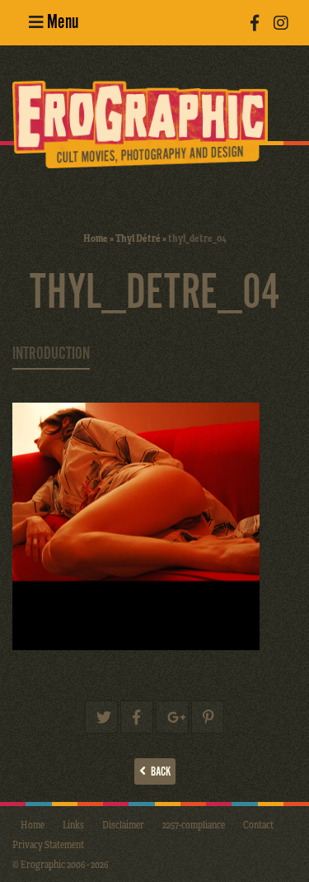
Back (158, 772)
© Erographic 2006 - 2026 (60, 863)
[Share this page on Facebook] (136, 716)
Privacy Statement (48, 844)
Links (73, 824)
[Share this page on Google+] (172, 716)
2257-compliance (193, 824)
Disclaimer (123, 824)
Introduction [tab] (51, 354)
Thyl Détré (138, 237)
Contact (258, 824)
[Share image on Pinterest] (207, 716)
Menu (61, 23)
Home (95, 237)
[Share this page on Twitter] (101, 716)
